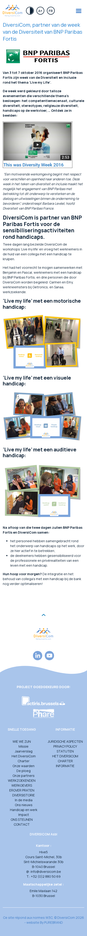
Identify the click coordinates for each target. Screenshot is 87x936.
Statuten (65, 751)
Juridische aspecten (65, 741)
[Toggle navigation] (78, 10)
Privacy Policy (65, 746)
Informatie (65, 766)
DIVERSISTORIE (23, 795)
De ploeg (23, 771)
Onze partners (24, 775)
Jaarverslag (23, 751)
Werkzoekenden (21, 780)
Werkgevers (21, 785)
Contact (22, 824)
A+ (40, 11)
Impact (23, 814)
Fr (51, 11)
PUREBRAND (53, 922)
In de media (23, 800)
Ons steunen (22, 819)
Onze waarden (24, 766)
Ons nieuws (23, 805)
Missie (24, 746)
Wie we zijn (22, 741)
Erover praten (21, 790)
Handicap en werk (23, 810)
